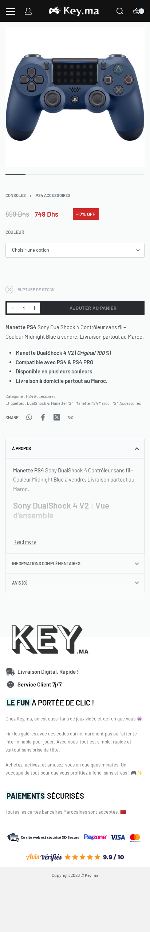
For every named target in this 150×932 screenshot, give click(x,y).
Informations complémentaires (46, 563)
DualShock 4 (38, 403)
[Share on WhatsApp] (29, 417)
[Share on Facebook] (43, 417)
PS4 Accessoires (53, 195)
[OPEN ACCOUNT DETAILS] (28, 11)
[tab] (75, 448)
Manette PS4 (62, 403)
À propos (21, 448)
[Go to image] (15, 174)
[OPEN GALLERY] (75, 97)
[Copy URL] (70, 417)
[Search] (119, 11)
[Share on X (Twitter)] (57, 417)
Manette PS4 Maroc (92, 403)
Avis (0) (19, 582)
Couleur (14, 232)
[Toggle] (24, 542)
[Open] (10, 11)
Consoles (15, 195)
